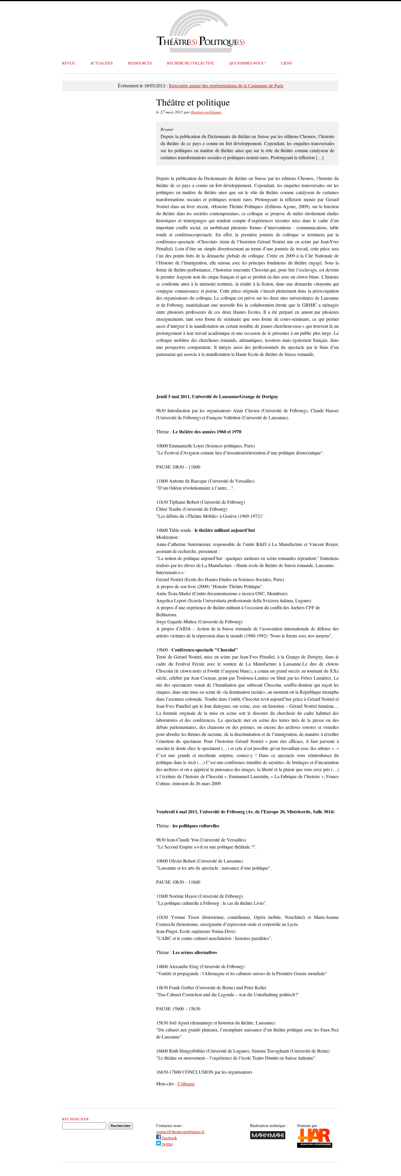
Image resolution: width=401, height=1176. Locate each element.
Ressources (140, 63)
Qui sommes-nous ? (247, 63)
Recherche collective (190, 63)
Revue (68, 63)
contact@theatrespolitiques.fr (180, 1131)
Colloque (186, 1083)
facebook (169, 1138)
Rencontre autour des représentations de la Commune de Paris (226, 85)
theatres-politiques (206, 112)
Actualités (101, 63)
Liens (286, 63)
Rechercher (75, 1118)
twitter (167, 1144)
